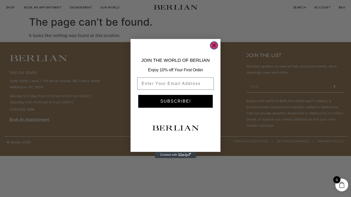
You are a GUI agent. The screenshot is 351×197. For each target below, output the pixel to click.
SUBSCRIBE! (175, 101)
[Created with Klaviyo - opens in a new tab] (175, 155)
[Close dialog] (214, 45)
